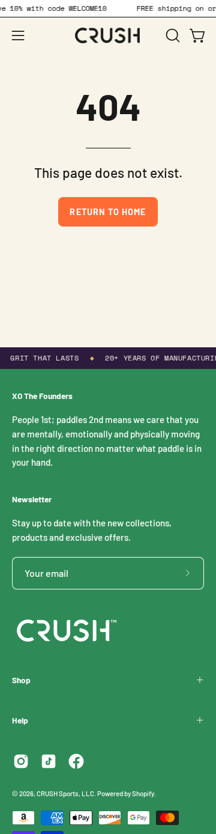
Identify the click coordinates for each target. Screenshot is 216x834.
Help (20, 720)
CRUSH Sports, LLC (65, 793)
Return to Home (108, 212)
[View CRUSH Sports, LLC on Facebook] (76, 761)
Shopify (143, 793)
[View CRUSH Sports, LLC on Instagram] (21, 761)
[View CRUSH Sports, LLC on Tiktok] (49, 761)
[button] (171, 35)
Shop (21, 680)
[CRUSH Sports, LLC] (108, 35)
